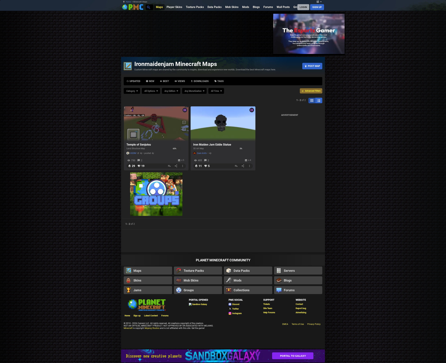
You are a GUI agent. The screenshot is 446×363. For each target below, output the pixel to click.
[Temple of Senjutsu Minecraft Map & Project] (156, 123)
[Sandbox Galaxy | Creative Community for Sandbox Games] (223, 355)
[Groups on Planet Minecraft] (156, 194)
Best (166, 81)
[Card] (311, 100)
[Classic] (318, 100)
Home (128, 2)
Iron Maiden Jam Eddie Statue (212, 144)
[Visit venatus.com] (338, 48)
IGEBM (133, 153)
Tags (220, 81)
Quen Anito (202, 153)
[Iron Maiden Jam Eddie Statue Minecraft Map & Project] (223, 123)
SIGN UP (317, 7)
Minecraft (128, 328)
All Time (215, 91)
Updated (135, 81)
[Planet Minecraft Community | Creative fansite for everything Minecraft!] (146, 305)
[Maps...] (148, 7)
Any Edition (169, 91)
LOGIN (303, 7)
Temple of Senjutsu (138, 144)
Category (130, 91)
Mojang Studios (152, 328)
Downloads (201, 81)
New (151, 81)
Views (181, 81)
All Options (149, 91)
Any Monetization (193, 91)
